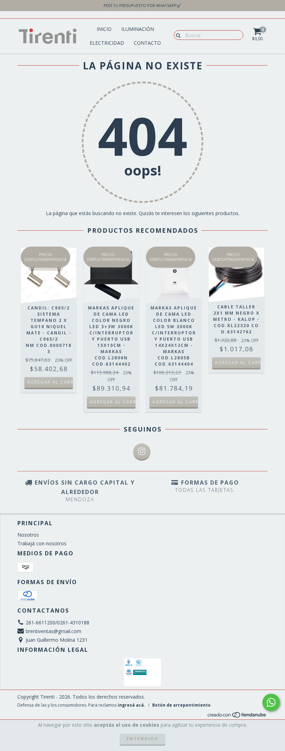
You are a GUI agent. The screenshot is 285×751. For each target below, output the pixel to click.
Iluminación (137, 29)
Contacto (147, 43)
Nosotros (28, 534)
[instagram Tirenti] (141, 452)
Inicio (104, 29)
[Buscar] (177, 34)
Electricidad (107, 43)
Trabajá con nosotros (41, 543)
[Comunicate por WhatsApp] (271, 702)
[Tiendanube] (237, 716)
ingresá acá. (131, 705)
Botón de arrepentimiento (181, 705)
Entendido (142, 739)
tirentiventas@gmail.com (53, 631)
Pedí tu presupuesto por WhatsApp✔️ (142, 5)
